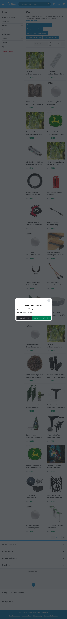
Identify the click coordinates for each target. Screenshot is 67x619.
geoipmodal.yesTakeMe (41, 318)
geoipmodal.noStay (24, 318)
